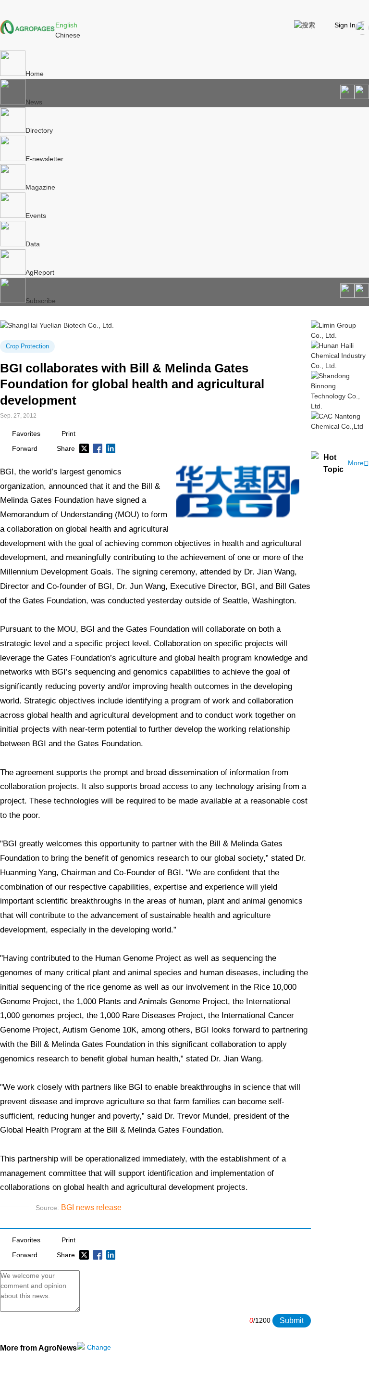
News (33, 102)
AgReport (39, 272)
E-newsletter (44, 159)
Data (32, 244)
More (358, 463)
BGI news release (91, 1207)
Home (34, 73)
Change (99, 1347)
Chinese (67, 35)
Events (35, 215)
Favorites (26, 433)
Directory (39, 130)
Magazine (40, 187)
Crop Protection (27, 346)
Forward (24, 448)
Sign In (345, 25)
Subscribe (40, 301)
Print (68, 433)
